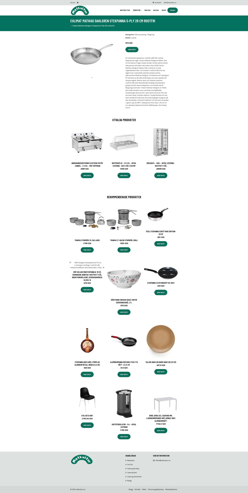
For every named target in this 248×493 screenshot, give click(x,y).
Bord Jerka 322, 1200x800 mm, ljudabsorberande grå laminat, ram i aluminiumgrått (160, 418)
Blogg (156, 10)
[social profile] (77, 2)
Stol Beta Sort (87, 415)
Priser (172, 10)
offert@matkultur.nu (170, 2)
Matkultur (125, 10)
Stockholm (158, 2)
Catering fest (132, 472)
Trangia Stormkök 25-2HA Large (87, 240)
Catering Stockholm (134, 477)
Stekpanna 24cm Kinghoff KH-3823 (160, 283)
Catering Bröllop (133, 469)
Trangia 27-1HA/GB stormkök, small (124, 240)
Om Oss (130, 464)
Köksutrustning (140, 35)
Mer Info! (132, 49)
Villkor (144, 489)
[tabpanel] (91, 54)
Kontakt (137, 489)
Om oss (147, 10)
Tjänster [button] (136, 10)
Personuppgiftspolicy (156, 489)
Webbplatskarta (171, 489)
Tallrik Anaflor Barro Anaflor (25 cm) (161, 362)
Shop (164, 10)
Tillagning (150, 35)
